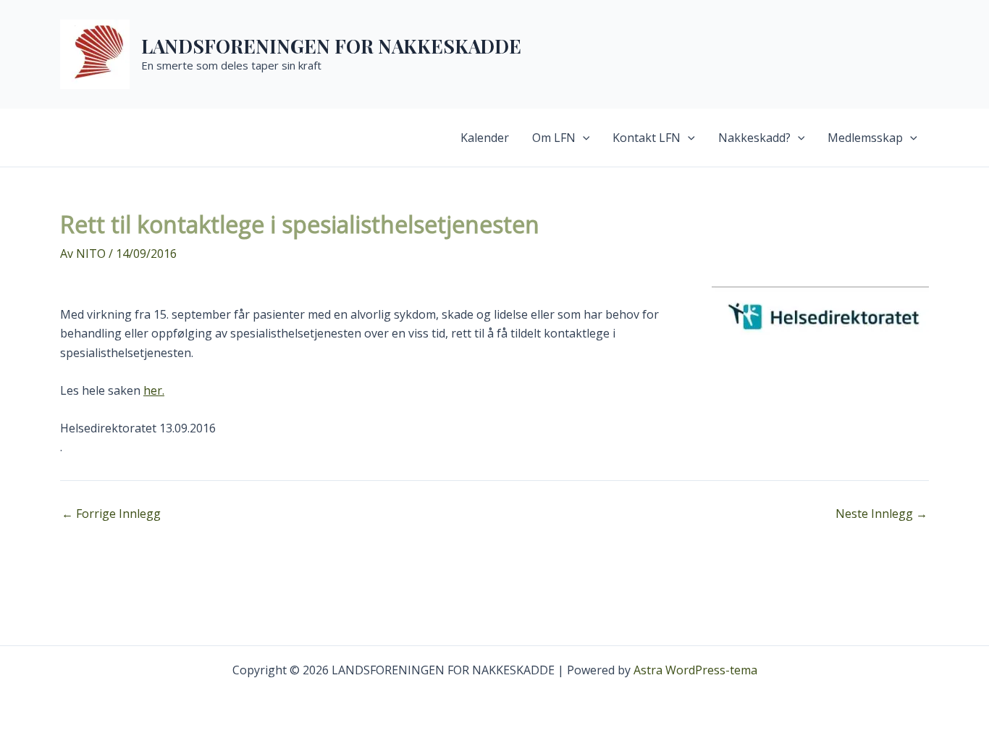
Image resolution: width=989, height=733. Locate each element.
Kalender (484, 138)
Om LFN (554, 138)
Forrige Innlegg (111, 513)
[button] (583, 138)
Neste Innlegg (881, 513)
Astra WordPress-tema (695, 670)
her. (153, 390)
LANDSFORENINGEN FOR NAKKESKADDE (331, 46)
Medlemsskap (865, 138)
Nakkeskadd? (754, 138)
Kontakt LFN (647, 138)
